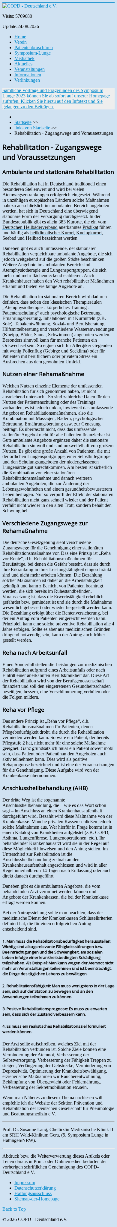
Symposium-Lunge (32, 52)
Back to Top (14, 1209)
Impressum (24, 1182)
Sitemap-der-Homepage (36, 1198)
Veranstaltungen (29, 69)
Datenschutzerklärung (35, 1188)
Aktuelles (23, 63)
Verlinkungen (27, 80)
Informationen (27, 74)
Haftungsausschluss (33, 1193)
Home (20, 36)
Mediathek (24, 58)
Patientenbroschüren (33, 47)
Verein (20, 42)
